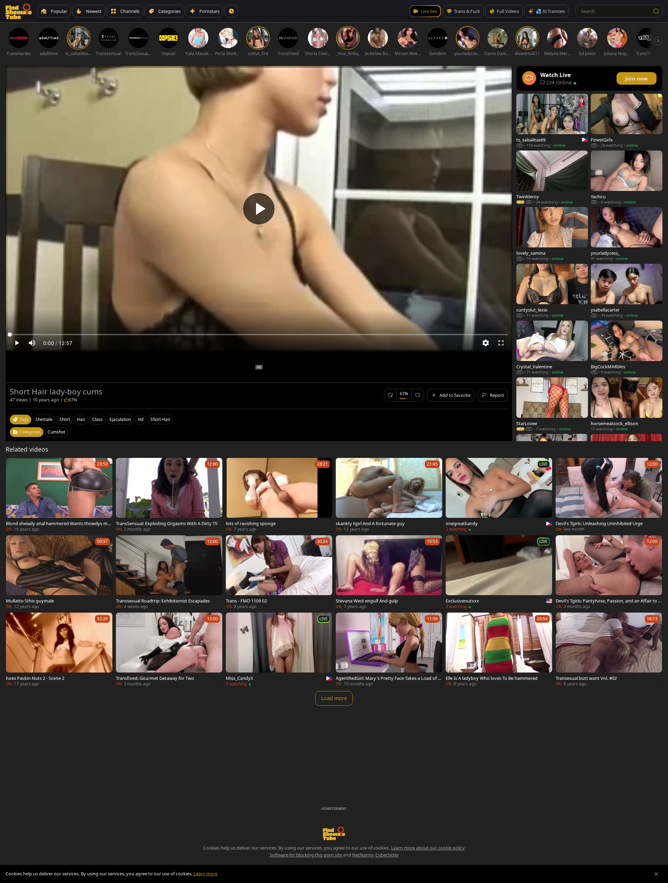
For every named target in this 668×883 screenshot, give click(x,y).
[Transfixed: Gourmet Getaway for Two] (169, 649)
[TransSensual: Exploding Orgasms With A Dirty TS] (169, 495)
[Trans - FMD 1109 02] (279, 572)
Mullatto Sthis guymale (30, 601)
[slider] (259, 334)
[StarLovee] (552, 404)
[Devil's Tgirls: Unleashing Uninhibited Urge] (609, 495)
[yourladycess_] (626, 234)
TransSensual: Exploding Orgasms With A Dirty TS (166, 523)
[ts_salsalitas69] (552, 121)
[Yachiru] (626, 178)
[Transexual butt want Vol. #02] (609, 649)
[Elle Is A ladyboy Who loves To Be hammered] (499, 649)
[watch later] (14, 466)
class (97, 419)
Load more (334, 698)
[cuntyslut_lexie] (552, 291)
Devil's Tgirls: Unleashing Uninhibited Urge (599, 523)
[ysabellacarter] (626, 291)
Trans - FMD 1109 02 (246, 601)
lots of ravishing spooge (251, 523)
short (64, 419)
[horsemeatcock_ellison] (626, 404)
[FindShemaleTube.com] (19, 11)
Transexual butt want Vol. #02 (586, 678)
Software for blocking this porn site (306, 855)
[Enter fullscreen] (501, 343)
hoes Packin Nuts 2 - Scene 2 (35, 678)
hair (81, 419)
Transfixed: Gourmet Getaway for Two (155, 678)
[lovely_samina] (552, 234)
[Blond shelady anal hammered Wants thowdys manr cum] (59, 495)
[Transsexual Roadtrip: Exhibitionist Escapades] (169, 572)
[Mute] (32, 343)
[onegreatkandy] (499, 495)
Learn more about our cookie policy (428, 848)
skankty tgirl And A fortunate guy (370, 523)
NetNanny (362, 855)
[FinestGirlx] (626, 121)
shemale (44, 419)
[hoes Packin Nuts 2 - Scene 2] (59, 649)
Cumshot (56, 432)
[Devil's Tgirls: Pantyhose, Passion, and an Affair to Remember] (609, 572)
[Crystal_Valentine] (552, 348)
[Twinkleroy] (552, 178)
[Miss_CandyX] (279, 649)
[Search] (656, 11)
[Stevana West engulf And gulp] (389, 572)
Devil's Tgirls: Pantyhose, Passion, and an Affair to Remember (608, 601)
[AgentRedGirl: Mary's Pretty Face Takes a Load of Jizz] (389, 649)
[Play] (259, 208)
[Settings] (486, 343)
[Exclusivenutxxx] (499, 572)
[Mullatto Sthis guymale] (59, 572)
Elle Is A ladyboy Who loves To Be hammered (492, 678)
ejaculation (120, 419)
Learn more (205, 873)
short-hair (160, 419)
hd (140, 419)
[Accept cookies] (656, 874)
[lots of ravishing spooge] (279, 495)
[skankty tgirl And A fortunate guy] (389, 495)
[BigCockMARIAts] (626, 348)
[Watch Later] (231, 11)
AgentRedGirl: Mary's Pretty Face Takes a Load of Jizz (389, 678)
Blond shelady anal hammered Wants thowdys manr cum (58, 523)
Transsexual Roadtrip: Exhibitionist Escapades (163, 601)
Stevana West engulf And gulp (367, 601)
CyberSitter (387, 855)
